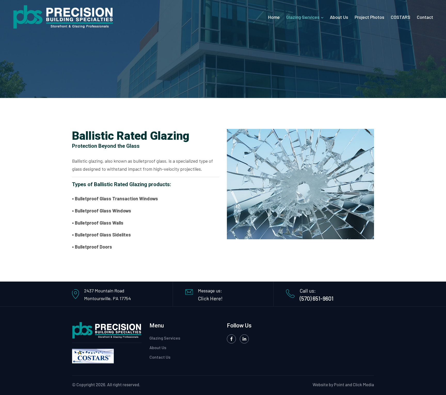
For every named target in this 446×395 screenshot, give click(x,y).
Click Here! (210, 298)
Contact (425, 17)
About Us (339, 17)
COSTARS (400, 17)
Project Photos (369, 17)
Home (274, 17)
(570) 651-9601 (316, 298)
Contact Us (159, 357)
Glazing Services (303, 17)
